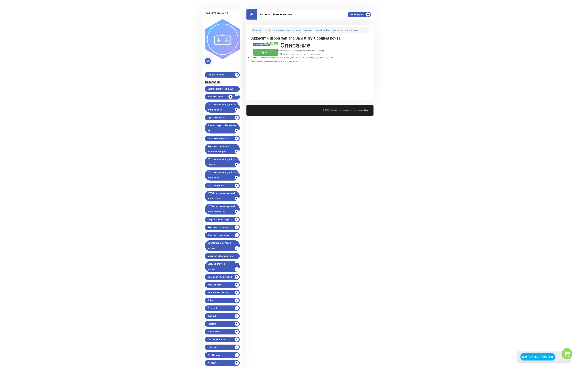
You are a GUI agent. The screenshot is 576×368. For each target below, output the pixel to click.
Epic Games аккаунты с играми (219, 245)
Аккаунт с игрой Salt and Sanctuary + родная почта (331, 30)
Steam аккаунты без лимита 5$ (222, 128)
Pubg (210, 300)
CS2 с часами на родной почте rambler (223, 162)
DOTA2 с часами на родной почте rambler (221, 196)
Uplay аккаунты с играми (216, 266)
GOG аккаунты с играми (220, 277)
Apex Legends (214, 285)
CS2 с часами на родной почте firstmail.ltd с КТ (223, 107)
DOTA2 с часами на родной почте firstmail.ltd (221, 209)
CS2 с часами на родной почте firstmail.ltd (223, 175)
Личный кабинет (216, 75)
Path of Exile (214, 331)
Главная (257, 30)
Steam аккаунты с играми (221, 89)
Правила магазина (282, 14)
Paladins (212, 324)
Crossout (212, 308)
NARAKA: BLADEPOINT (218, 292)
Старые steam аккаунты (220, 219)
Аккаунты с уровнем (218, 227)
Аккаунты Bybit (215, 96)
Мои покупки (357, 14)
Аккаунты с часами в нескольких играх (218, 149)
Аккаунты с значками (219, 235)
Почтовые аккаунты (218, 138)
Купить (265, 52)
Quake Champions (216, 339)
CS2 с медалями (216, 185)
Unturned (212, 347)
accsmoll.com (363, 110)
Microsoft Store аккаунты (220, 256)
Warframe (213, 363)
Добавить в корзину (538, 356)
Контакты (265, 14)
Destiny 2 (212, 316)
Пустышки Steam (216, 117)
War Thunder (214, 355)
